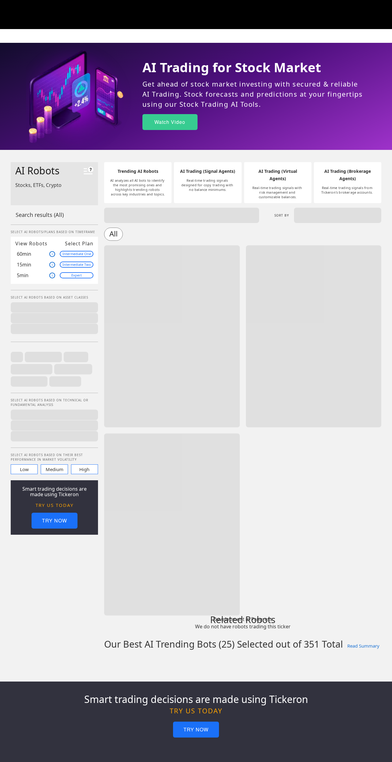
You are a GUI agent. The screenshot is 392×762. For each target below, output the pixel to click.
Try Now (54, 520)
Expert (76, 275)
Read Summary (363, 646)
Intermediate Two (76, 264)
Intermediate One (76, 253)
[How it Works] (88, 171)
